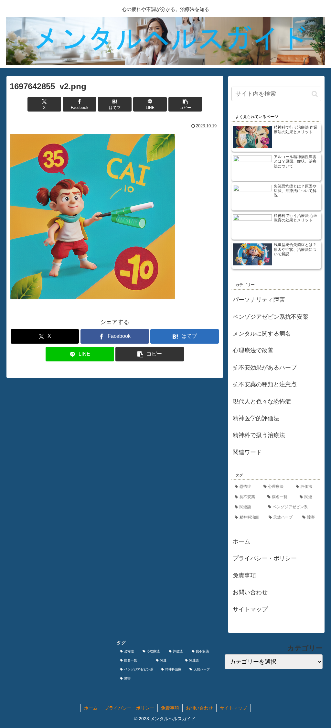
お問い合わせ (250, 592)
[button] (185, 104)
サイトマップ (250, 609)
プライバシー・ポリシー (265, 558)
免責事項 (244, 575)
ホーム (241, 541)
